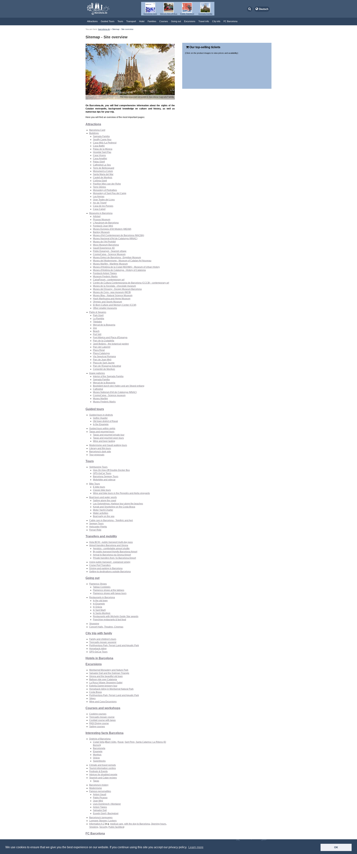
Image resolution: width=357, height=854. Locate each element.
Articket (96, 216)
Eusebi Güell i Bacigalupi (105, 813)
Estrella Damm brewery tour (103, 686)
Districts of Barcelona (100, 739)
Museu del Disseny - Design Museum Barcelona (117, 289)
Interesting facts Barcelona (104, 733)
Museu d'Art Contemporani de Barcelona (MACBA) (118, 235)
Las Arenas (98, 196)
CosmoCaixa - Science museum (109, 395)
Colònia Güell (100, 180)
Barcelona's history (98, 785)
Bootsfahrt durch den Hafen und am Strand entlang (118, 386)
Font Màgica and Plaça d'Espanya (110, 337)
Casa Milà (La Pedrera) (105, 142)
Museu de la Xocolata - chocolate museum (114, 286)
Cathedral (98, 389)
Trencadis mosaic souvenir (102, 642)
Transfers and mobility (101, 536)
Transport (131, 21)
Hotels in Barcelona (99, 658)
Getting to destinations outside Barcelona (110, 571)
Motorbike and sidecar (104, 479)
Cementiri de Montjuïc (104, 369)
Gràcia (96, 758)
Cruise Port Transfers (100, 565)
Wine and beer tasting (104, 441)
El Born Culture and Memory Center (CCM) (114, 305)
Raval (120, 742)
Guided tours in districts (101, 415)
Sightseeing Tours (98, 467)
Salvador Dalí (100, 810)
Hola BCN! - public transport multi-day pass (111, 542)
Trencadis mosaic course (102, 717)
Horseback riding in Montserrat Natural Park (111, 689)
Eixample (97, 751)
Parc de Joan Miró (102, 359)
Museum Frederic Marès (105, 276)
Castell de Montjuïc (102, 177)
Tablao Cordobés (101, 587)
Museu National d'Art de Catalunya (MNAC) (115, 392)
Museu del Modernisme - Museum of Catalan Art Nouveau (122, 260)
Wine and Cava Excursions (103, 701)
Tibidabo (97, 321)
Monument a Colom (103, 171)
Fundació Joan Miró (103, 226)
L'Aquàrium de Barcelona (106, 222)
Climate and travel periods (102, 765)
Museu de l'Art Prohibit (104, 241)
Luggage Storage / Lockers (103, 820)
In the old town (100, 600)
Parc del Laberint (101, 347)
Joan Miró (98, 800)
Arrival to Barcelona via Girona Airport (112, 555)
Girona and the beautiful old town (106, 676)
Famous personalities (100, 791)
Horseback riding (98, 648)
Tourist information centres (102, 768)
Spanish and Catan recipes (103, 777)
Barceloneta (99, 748)
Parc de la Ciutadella (103, 340)
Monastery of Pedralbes (105, 190)
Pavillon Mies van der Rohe (107, 184)
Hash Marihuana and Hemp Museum (111, 298)
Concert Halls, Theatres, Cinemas (106, 627)
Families (152, 21)
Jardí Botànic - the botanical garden (111, 344)
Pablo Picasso (100, 797)
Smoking (93, 827)
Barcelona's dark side (100, 451)
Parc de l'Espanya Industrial (107, 366)
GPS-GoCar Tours (102, 473)
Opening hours (158, 824)
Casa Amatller (100, 158)
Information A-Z (96, 824)
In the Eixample (101, 424)
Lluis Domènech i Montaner (107, 804)
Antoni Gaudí (99, 794)
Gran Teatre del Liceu (104, 199)
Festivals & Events (98, 771)
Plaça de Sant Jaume (104, 363)
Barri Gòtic (111, 742)
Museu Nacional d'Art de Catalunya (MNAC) (115, 238)
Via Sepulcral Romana (104, 356)
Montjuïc (97, 754)
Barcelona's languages (100, 817)
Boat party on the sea (103, 516)
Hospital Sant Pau (102, 152)
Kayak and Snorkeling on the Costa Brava (114, 507)
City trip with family (99, 633)
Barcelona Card (97, 130)
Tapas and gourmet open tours (108, 438)
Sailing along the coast (104, 500)
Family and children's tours (102, 639)
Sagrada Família (101, 379)
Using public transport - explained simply (109, 562)
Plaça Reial (99, 350)
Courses (163, 21)
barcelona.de (104, 29)
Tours (120, 21)
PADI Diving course (99, 723)
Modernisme (95, 788)
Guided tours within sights (102, 428)
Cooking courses (97, 714)
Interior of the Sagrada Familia (108, 376)
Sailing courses (97, 726)
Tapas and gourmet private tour (108, 435)
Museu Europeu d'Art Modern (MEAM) (112, 229)
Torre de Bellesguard (103, 168)
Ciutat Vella (98, 742)
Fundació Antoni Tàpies (105, 273)
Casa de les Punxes (103, 206)
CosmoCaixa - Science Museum (109, 254)
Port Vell (97, 334)
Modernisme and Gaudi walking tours (108, 445)
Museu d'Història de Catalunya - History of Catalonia (119, 270)
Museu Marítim (100, 398)
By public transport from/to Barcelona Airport (115, 551)
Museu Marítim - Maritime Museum (110, 264)
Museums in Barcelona (100, 213)
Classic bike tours (102, 490)
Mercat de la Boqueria (104, 325)
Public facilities (115, 827)
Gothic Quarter (100, 418)
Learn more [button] (195, 847)
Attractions (92, 21)
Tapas (96, 781)
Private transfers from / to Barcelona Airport (114, 558)
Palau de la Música (102, 149)
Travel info (203, 21)
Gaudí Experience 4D (104, 248)
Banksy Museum (101, 232)
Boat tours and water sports (103, 497)
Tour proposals (96, 454)
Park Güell (98, 315)
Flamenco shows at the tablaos (108, 590)
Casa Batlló (99, 146)
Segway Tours (96, 523)
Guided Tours (107, 21)
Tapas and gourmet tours (101, 431)
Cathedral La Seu (102, 165)
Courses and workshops (103, 708)
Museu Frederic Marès (104, 401)
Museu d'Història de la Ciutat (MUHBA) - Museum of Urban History (126, 267)
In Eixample (99, 603)
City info (216, 21)
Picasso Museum (101, 219)
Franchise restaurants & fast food (109, 619)
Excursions (189, 21)
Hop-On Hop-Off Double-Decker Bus (111, 470)
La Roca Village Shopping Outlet (105, 682)
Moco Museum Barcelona (106, 245)
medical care (116, 824)
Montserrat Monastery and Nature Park (108, 670)
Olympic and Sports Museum (107, 301)
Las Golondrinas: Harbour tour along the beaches (118, 503)
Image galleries (97, 373)
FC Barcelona (230, 21)
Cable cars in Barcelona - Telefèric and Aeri (111, 520)
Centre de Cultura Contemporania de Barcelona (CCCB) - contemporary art (131, 283)
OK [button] (336, 847)
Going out (176, 21)
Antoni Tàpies (100, 807)
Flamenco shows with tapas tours (109, 593)
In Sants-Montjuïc (101, 613)
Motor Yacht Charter (103, 510)
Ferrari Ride (95, 530)
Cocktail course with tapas (102, 720)
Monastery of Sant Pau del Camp (109, 193)
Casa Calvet (99, 209)
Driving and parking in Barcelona (106, 568)
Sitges (92, 698)
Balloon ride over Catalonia (103, 679)
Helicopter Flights (98, 526)
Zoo (95, 328)
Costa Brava (95, 692)
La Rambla (98, 318)
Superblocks (99, 761)
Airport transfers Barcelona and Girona (108, 545)
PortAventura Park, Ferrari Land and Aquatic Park (114, 645)
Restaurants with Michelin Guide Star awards (115, 616)
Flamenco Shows (98, 584)
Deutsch (263, 9)
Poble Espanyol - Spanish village (109, 251)
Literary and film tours (100, 448)
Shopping (94, 623)
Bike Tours (94, 483)
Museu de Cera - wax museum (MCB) (112, 292)
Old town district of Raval (105, 421)
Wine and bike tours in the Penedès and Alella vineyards (121, 493)
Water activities (100, 513)
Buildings (94, 133)
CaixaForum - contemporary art (108, 279)
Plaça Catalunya (101, 353)
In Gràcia (97, 607)
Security (103, 827)
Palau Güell (99, 161)
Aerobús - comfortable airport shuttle (111, 548)
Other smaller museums (105, 308)
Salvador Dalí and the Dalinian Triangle (109, 673)
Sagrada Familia (101, 136)
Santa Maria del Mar (103, 174)
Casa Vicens (99, 155)
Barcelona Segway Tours (105, 476)
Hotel (141, 21)
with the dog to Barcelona (137, 824)
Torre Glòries (99, 187)
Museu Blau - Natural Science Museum (112, 295)
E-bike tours (99, 487)
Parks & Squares (97, 312)
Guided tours (95, 409)
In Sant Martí (99, 610)
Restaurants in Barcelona (102, 597)
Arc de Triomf (99, 202)
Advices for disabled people (103, 774)
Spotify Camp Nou (102, 139)
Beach (96, 331)
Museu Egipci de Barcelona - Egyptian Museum (117, 257)
